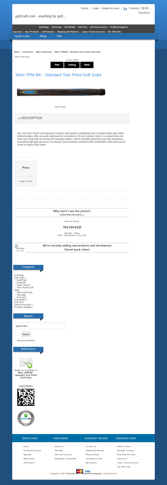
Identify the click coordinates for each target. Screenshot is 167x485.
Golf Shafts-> (20, 299)
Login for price (26, 181)
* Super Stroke (22, 285)
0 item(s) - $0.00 (138, 8)
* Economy (20, 297)
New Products (32, 32)
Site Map (59, 450)
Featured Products (32, 450)
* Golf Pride (20, 280)
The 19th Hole (114, 32)
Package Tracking (125, 450)
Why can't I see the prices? (72, 211)
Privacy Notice (92, 454)
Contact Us (91, 446)
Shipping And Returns (68, 32)
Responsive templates (92, 474)
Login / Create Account (93, 32)
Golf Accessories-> (23, 304)
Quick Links (22, 36)
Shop (43, 36)
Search (28, 316)
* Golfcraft (19, 282)
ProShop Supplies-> (24, 307)
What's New (28, 458)
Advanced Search (26, 340)
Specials (17, 32)
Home (84, 8)
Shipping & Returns (95, 450)
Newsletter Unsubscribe (66, 458)
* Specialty (20, 295)
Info (59, 36)
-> (20, 277)
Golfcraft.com (72, 474)
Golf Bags (44, 27)
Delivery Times (123, 446)
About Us (59, 446)
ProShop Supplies (119, 27)
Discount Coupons (63, 454)
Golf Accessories (98, 27)
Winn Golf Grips (44, 52)
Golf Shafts (69, 27)
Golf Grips (28, 52)
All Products (48, 32)
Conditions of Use (94, 458)
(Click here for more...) (72, 214)
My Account (91, 463)
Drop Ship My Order (126, 454)
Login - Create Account (105, 8)
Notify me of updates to (26, 374)
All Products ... (30, 463)
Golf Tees (82, 27)
